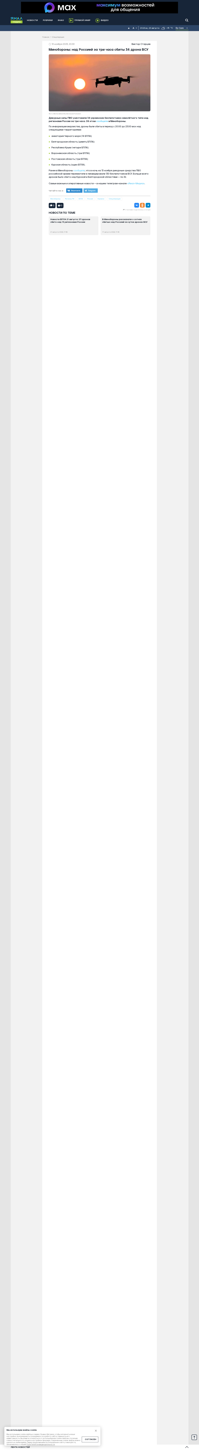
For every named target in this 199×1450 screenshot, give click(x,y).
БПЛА (81, 199)
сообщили (102, 121)
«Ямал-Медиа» (135, 183)
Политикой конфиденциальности (41, 1444)
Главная (45, 37)
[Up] (194, 1437)
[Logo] (17, 20)
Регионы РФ (69, 199)
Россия (90, 199)
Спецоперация (58, 37)
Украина (100, 199)
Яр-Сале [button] (180, 28)
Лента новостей (20, 1447)
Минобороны (55, 199)
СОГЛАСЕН (90, 1439)
